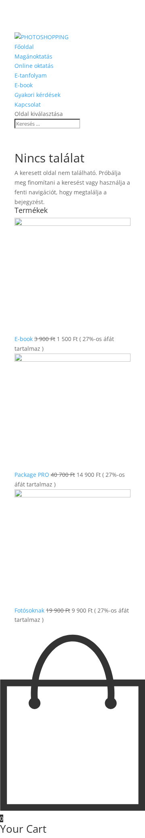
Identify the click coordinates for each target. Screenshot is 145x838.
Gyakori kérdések (37, 95)
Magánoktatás (33, 56)
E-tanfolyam (30, 75)
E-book (23, 85)
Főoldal (24, 47)
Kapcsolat (27, 104)
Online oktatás (34, 65)
